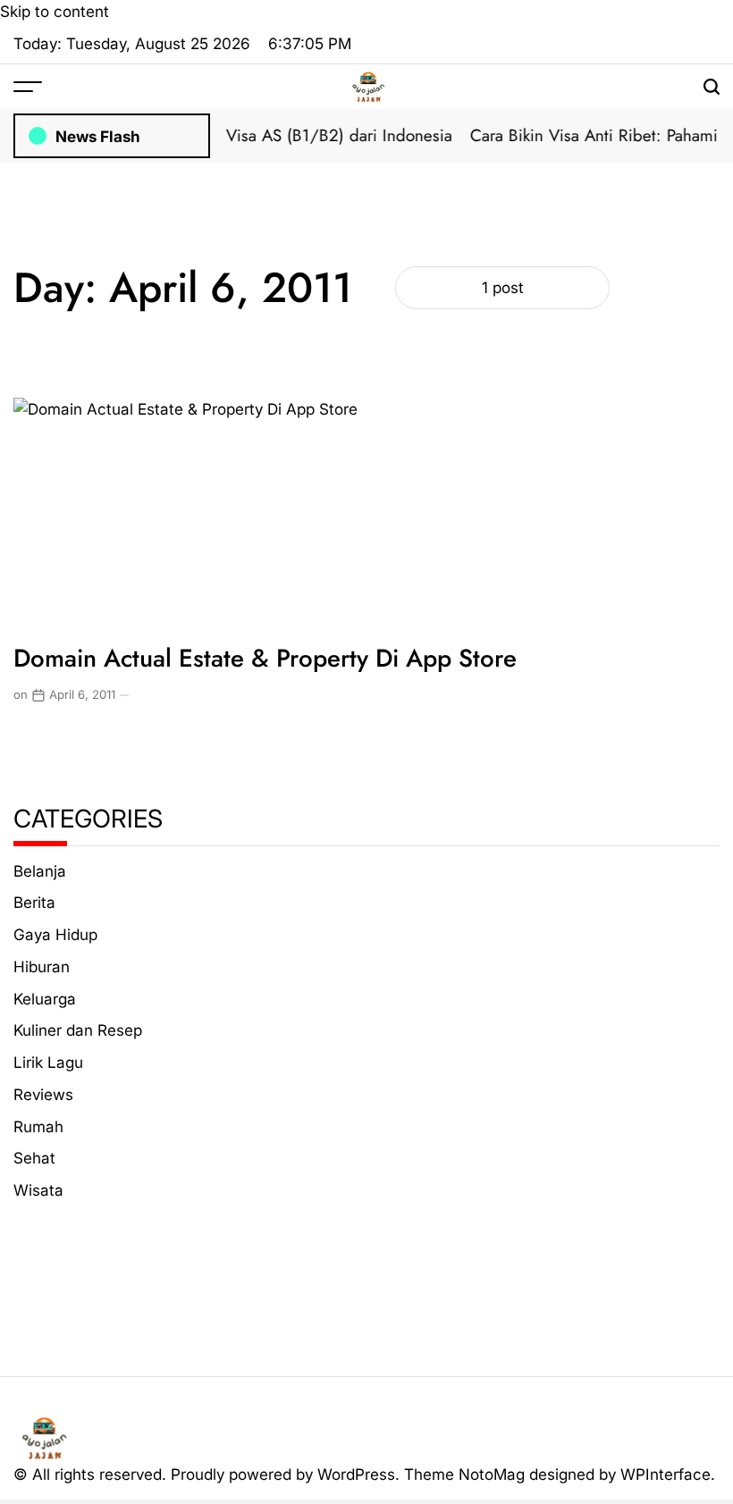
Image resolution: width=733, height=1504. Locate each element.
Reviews (43, 1094)
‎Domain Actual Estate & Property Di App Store (265, 658)
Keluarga (44, 998)
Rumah (38, 1126)
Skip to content (54, 11)
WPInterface (665, 1474)
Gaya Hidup (55, 934)
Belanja (39, 870)
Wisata (38, 1190)
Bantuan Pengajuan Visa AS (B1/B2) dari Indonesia (261, 135)
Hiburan (41, 966)
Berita (34, 902)
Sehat (34, 1157)
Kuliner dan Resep (77, 1030)
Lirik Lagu (48, 1062)
